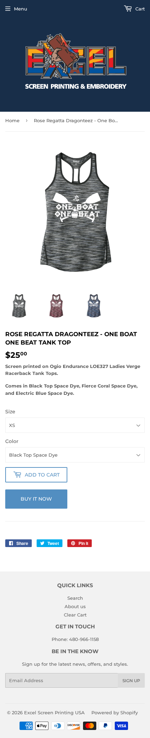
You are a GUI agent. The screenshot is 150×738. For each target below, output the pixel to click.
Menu (20, 9)
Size (10, 411)
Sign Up (131, 680)
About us (75, 606)
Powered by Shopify (114, 712)
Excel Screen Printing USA (54, 712)
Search (75, 598)
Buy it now (36, 499)
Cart (139, 9)
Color (11, 441)
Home (12, 120)
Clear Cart (75, 615)
